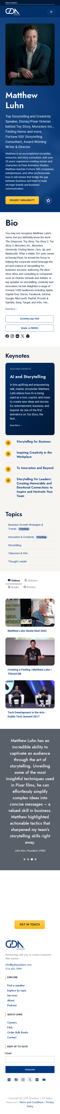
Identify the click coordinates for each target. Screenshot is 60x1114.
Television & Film (18, 553)
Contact (11, 1037)
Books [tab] (13, 587)
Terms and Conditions (31, 1102)
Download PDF (29, 318)
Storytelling (14, 545)
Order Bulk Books (17, 1032)
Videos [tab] (14, 580)
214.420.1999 (13, 969)
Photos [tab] (29, 587)
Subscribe (30, 1069)
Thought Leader (17, 561)
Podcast (12, 1005)
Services (12, 995)
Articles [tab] (30, 580)
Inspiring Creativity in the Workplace (34, 454)
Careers (12, 1022)
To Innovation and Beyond (35, 468)
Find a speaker (16, 985)
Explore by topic (16, 990)
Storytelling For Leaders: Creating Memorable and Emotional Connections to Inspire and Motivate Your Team (35, 487)
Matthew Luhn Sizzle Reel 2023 (27, 630)
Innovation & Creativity (21, 537)
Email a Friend (29, 328)
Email (8, 1053)
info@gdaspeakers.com (18, 965)
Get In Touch (30, 924)
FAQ (9, 1027)
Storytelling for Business (34, 441)
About (10, 1000)
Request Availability (22, 200)
